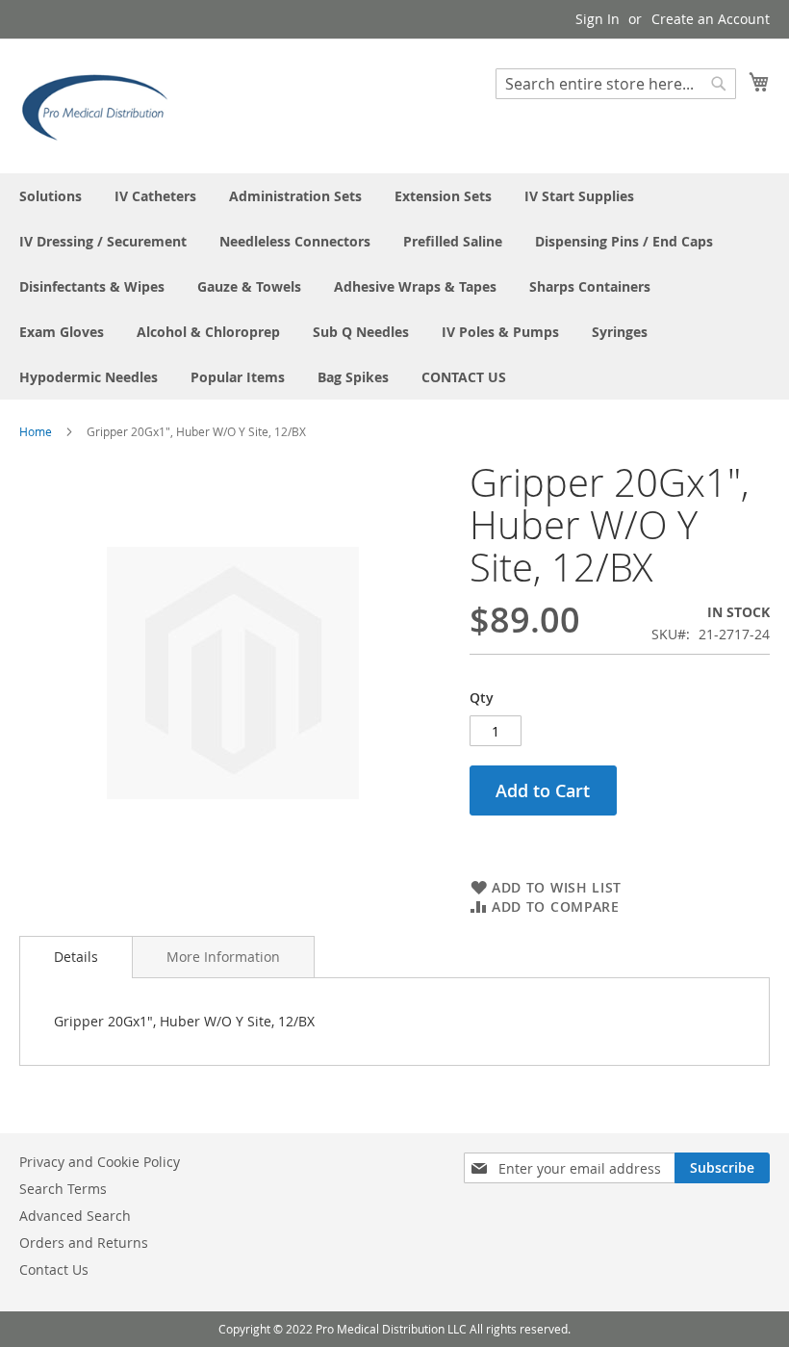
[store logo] (101, 105)
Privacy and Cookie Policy (99, 1162)
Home (35, 431)
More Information (223, 956)
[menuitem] (50, 196)
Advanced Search (75, 1215)
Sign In (597, 19)
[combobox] (616, 83)
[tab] (76, 957)
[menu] (394, 286)
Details (76, 956)
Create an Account (710, 19)
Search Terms (63, 1188)
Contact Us (54, 1269)
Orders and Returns (83, 1242)
